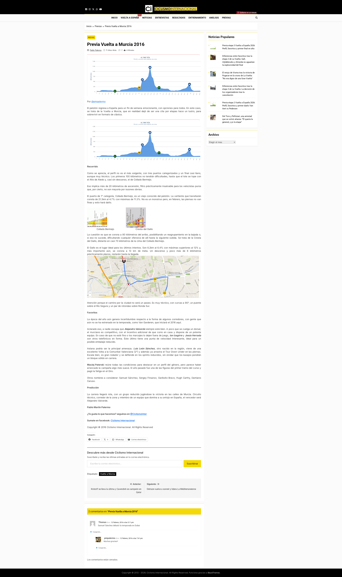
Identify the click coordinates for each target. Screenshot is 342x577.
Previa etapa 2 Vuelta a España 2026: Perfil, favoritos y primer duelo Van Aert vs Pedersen (238, 105)
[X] (93, 9)
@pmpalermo (98, 101)
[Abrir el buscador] (256, 18)
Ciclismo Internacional (123, 420)
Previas (226, 17)
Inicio (114, 17)
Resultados (178, 17)
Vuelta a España (131, 16)
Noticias (147, 17)
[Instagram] (89, 9)
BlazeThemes (214, 573)
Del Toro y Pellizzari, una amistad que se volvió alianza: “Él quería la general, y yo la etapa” (237, 119)
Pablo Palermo (96, 50)
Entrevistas (162, 17)
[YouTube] (101, 9)
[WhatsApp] (97, 9)
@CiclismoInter (138, 414)
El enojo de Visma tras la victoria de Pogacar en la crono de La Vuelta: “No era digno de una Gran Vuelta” (238, 75)
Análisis (214, 17)
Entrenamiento (197, 17)
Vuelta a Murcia (107, 474)
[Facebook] (86, 9)
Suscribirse (192, 463)
